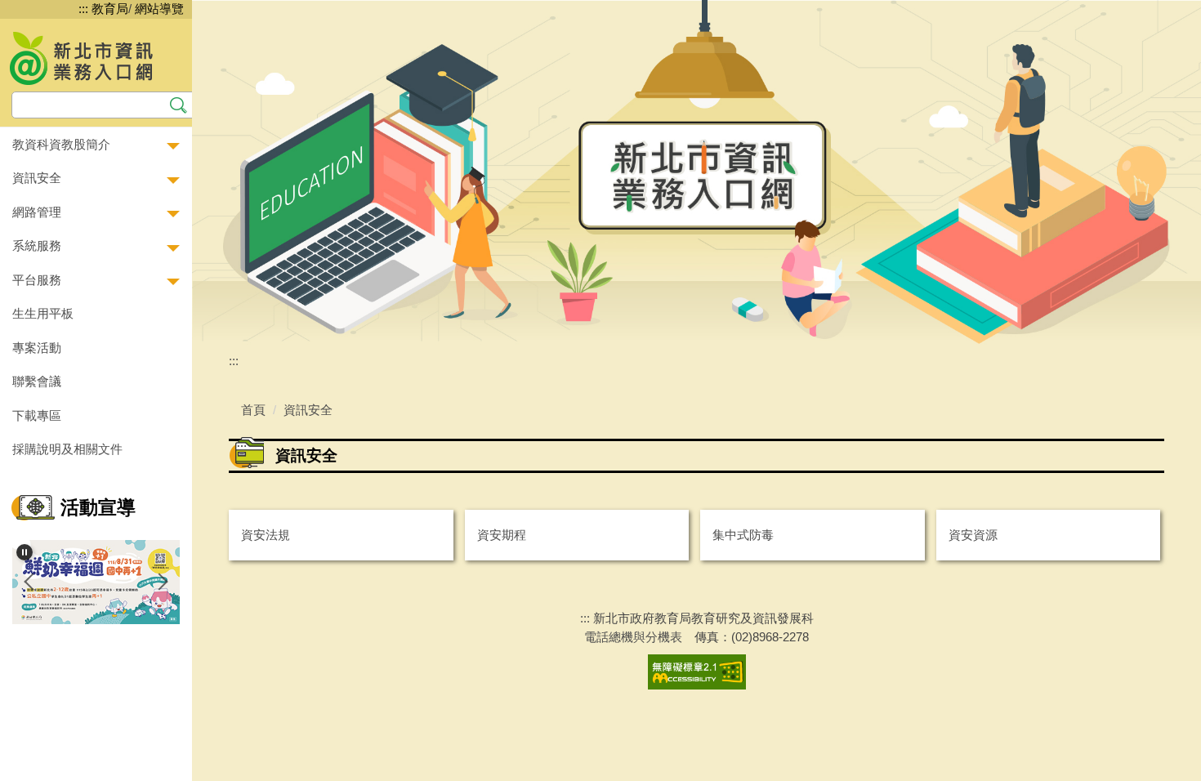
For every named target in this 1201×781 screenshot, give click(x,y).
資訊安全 (308, 410)
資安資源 (973, 535)
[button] (96, 145)
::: (83, 9)
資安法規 (265, 535)
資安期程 (501, 535)
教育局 (110, 9)
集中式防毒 (743, 535)
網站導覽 (159, 9)
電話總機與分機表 (633, 637)
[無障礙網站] (697, 671)
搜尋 (178, 103)
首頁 (253, 410)
